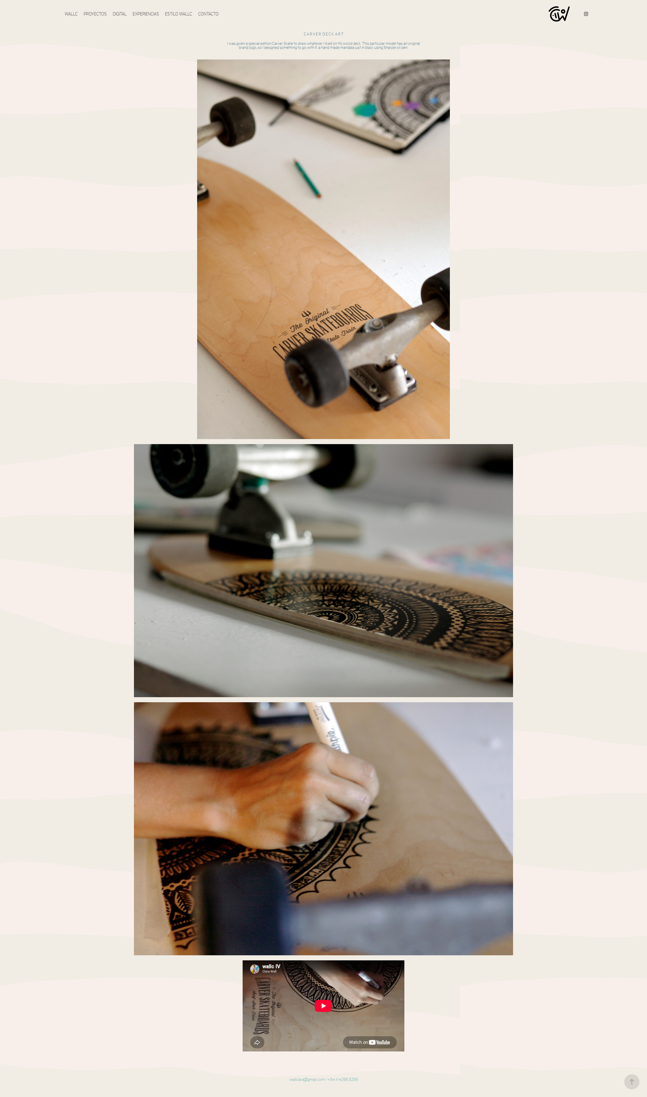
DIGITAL (120, 13)
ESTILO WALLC (178, 13)
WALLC (71, 13)
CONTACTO (208, 13)
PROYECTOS (95, 13)
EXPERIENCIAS (146, 13)
